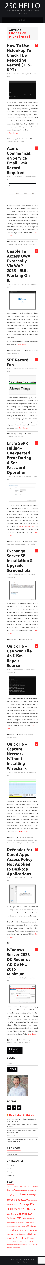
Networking (22, 837)
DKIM (27, 242)
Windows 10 (10, 840)
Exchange (30, 434)
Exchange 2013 (19, 1209)
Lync (32, 1222)
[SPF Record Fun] (22, 385)
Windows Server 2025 (28, 843)
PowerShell (18, 1230)
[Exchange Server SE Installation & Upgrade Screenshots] (22, 590)
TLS (25, 1238)
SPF (34, 244)
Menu (22, 20)
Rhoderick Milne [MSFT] (19, 35)
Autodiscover (29, 1187)
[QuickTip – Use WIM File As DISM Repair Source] (22, 685)
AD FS (29, 350)
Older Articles (13, 1050)
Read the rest (13, 133)
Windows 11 (18, 840)
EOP (36, 242)
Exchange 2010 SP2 (13, 1205)
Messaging (12, 139)
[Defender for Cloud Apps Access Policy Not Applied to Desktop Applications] (22, 894)
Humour (22, 1222)
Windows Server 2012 (14, 1245)
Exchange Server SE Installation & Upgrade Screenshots (20, 560)
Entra (12, 544)
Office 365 (31, 1225)
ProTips (19, 139)
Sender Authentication (25, 244)
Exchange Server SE (27, 639)
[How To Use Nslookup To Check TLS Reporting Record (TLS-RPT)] (22, 90)
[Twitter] (9, 1107)
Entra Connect (19, 544)
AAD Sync (17, 1187)
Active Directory (24, 1040)
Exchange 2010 (19, 1199)
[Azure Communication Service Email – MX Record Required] (22, 192)
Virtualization (11, 1175)
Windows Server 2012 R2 (29, 1245)
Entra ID (26, 544)
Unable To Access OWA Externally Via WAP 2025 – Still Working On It (18, 265)
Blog (8, 1190)
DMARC (32, 242)
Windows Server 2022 (13, 843)
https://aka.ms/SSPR (26, 526)
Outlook (10, 1230)
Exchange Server (14, 353)
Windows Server (12, 737)
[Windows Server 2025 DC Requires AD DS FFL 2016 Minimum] (22, 994)
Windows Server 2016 (13, 1247)
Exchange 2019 (14, 1218)
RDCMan (30, 1230)
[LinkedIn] (19, 1107)
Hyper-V (28, 1222)
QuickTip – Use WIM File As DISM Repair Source (19, 656)
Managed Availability (12, 1226)
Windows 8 (9, 1242)
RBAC (26, 1230)
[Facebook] (14, 1107)
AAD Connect (29, 541)
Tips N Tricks (20, 141)
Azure (23, 242)
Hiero (18, 1262)
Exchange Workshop (13, 1222)
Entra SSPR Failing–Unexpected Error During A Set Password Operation (19, 457)
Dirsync (13, 1195)
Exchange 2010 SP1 (33, 1200)
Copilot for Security (24, 1190)
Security (25, 139)
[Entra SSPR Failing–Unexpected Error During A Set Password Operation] (22, 492)
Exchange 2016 (25, 1213)
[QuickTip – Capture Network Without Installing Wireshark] (22, 788)
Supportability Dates (27, 1234)
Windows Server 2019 (30, 840)
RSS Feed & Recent (22, 1115)
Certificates (15, 1190)
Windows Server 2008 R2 (27, 1242)
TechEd (9, 1238)
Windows (30, 734)
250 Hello (22, 6)
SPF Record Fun (12, 1136)
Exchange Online (12, 244)
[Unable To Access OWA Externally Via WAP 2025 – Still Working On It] (22, 300)
